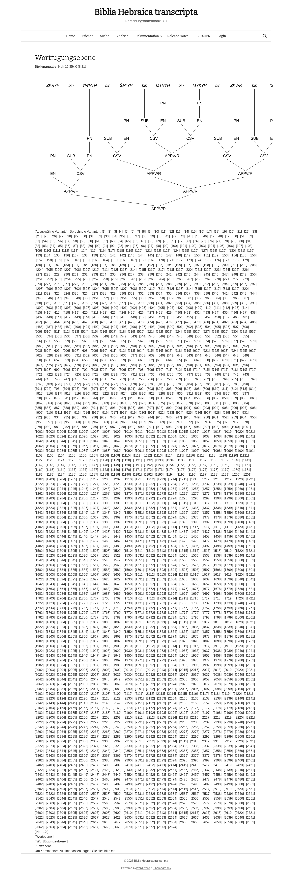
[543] (133, 336)
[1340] (239, 508)
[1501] (250, 546)
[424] (122, 312)
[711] (168, 369)
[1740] (239, 603)
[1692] (150, 593)
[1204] (61, 479)
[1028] (106, 436)
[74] (195, 241)
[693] (217, 365)
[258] (105, 279)
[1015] (183, 431)
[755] (140, 379)
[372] (75, 303)
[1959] (228, 655)
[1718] (217, 598)
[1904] (61, 646)
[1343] (50, 512)
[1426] (83, 531)
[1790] (128, 617)
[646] (217, 355)
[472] (131, 322)
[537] (77, 336)
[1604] (61, 574)
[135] (56, 255)
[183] (66, 265)
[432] (196, 312)
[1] (103, 231)
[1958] (217, 655)
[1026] (83, 436)
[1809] (117, 622)
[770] (58, 384)
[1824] (61, 627)
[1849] (117, 631)
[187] (103, 265)
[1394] (172, 522)
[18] (216, 231)
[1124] (61, 460)
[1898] (217, 641)
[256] (86, 279)
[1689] (117, 593)
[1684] (61, 593)
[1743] (50, 608)
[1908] (106, 646)
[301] (67, 288)
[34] (114, 236)
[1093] (161, 450)
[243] (187, 274)
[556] (38, 341)
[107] (239, 246)
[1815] (183, 622)
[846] (112, 398)
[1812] (150, 622)
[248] (234, 274)
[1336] (194, 508)
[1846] (83, 631)
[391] (252, 303)
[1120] (233, 455)
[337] (187, 293)
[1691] (139, 593)
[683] (123, 365)
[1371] (139, 517)
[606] (66, 350)
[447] (114, 317)
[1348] (106, 512)
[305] (105, 288)
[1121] (244, 455)
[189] (122, 265)
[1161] (246, 465)
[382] (168, 303)
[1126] (82, 460)
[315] (198, 288)
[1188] (104, 474)
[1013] (161, 431)
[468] (94, 322)
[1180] (235, 469)
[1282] (39, 498)
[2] (109, 231)
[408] (189, 307)
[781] (161, 384)
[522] (159, 331)
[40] (159, 236)
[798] (103, 388)
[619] (187, 350)
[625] (243, 350)
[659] (122, 360)
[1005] (72, 431)
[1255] (183, 489)
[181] (47, 265)
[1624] (61, 579)
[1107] (93, 455)
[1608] (106, 574)
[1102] (39, 455)
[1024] (61, 436)
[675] (49, 365)
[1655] (183, 584)
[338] (196, 293)
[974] (207, 422)
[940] (112, 417)
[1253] (161, 489)
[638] (142, 355)
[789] (235, 384)
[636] (123, 355)
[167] (133, 260)
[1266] (83, 493)
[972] (189, 422)
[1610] (128, 574)
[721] (39, 374)
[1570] (128, 565)
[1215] (183, 479)
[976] (226, 422)
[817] (58, 393)
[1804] (61, 622)
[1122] (39, 460)
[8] (144, 231)
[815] (39, 393)
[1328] (106, 508)
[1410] (128, 527)
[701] (75, 369)
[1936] (194, 650)
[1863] (50, 636)
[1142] (39, 465)
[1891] (139, 641)
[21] (239, 231)
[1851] (139, 631)
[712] (178, 369)
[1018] (217, 431)
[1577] (206, 565)
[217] (161, 269)
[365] (226, 298)
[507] (235, 327)
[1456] (194, 536)
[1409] (117, 527)
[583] (67, 346)
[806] (178, 388)
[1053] (161, 441)
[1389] (117, 522)
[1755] (183, 608)
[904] (215, 408)
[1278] (217, 493)
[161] (77, 260)
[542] (123, 336)
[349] (77, 298)
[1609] (117, 574)
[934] (56, 417)
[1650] (128, 584)
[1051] (139, 441)
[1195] (181, 474)
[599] (217, 346)
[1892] (150, 641)
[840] (56, 398)
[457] (207, 317)
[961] (86, 422)
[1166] (82, 469)
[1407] (94, 527)
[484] (243, 322)
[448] (123, 317)
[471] (122, 322)
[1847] (94, 631)
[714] (196, 369)
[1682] (39, 593)
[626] (252, 350)
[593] (161, 346)
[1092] (150, 450)
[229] (56, 274)
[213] (123, 269)
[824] (123, 393)
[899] (168, 408)
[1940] (239, 650)
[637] (133, 355)
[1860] (239, 631)
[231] (75, 274)
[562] (94, 341)
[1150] (126, 465)
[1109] (115, 455)
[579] (252, 341)
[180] (38, 265)
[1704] (61, 598)
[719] (243, 369)
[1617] (205, 574)
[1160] (235, 465)
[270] (217, 279)
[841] (66, 398)
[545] (151, 336)
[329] (112, 293)
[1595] (183, 569)
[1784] (61, 617)
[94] (128, 246)
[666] (187, 360)
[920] (142, 412)
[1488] (106, 546)
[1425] (72, 531)
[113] (74, 250)
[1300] (239, 498)
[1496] (194, 546)
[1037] (206, 436)
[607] (75, 350)
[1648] (106, 584)
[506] (226, 327)
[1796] (194, 617)
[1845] (72, 631)
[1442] (39, 536)
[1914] (172, 646)
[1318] (217, 503)
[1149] (115, 465)
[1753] (161, 608)
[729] (114, 374)
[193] (159, 265)
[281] (103, 284)
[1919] (228, 646)
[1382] (39, 522)
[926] (198, 412)
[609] (94, 350)
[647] (226, 355)
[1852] (150, 631)
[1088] (106, 450)
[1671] (139, 589)
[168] (142, 260)
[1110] (126, 455)
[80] (241, 241)
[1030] (128, 436)
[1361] (250, 512)
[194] (168, 265)
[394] (58, 307)
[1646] (83, 584)
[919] (133, 412)
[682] (114, 365)
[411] (217, 307)
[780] (151, 384)
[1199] (224, 474)
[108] (248, 246)
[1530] (128, 555)
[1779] (228, 612)
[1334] (172, 508)
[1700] (239, 593)
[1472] (150, 541)
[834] (217, 393)
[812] (234, 388)
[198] (206, 265)
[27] (61, 236)
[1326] (83, 508)
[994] (178, 427)
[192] (150, 265)
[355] (133, 298)
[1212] (150, 479)
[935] (66, 417)
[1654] (172, 584)
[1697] (206, 593)
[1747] (94, 608)
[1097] (206, 450)
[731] (133, 374)
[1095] (183, 450)
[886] (47, 408)
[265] (170, 279)
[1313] (161, 503)
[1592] (150, 569)
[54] (44, 241)
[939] (103, 417)
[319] (235, 288)
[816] (49, 393)
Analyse (122, 36)
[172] (179, 260)
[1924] (61, 650)
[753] (122, 379)
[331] (131, 293)
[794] (66, 388)
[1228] (106, 484)
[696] (245, 365)
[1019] (228, 431)
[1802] (39, 622)
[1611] (139, 574)
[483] (234, 322)
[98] (158, 246)
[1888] (106, 641)
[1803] (50, 622)
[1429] (117, 531)
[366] (235, 298)
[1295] (183, 498)
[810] (215, 388)
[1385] (72, 522)
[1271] (139, 493)
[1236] (194, 484)
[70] (165, 241)
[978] (245, 422)
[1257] (206, 489)
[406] (170, 307)
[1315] (183, 503)
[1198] (214, 474)
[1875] (183, 636)
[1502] (39, 550)
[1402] (39, 527)
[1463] (50, 541)
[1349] (117, 512)
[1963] (50, 660)
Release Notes (178, 36)
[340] (215, 293)
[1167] (93, 469)
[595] (179, 346)
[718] (234, 369)
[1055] (183, 441)
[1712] (150, 598)
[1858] (217, 631)
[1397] (206, 522)
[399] (105, 307)
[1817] (205, 622)
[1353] (161, 512)
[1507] (94, 550)
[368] (38, 303)
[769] (49, 384)
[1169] (115, 469)
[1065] (72, 446)
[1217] (205, 479)
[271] (226, 279)
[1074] (172, 446)
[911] (58, 412)
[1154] (170, 465)
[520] (140, 331)
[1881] (250, 636)
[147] (168, 255)
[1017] (205, 431)
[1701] (250, 593)
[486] (39, 327)
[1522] (39, 555)
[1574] (172, 565)
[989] (131, 427)
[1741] (250, 603)
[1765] (72, 612)
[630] (67, 355)
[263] (151, 279)
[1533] (161, 555)
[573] (196, 341)
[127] (204, 250)
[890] (84, 408)
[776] (114, 384)
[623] (224, 350)
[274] (38, 284)
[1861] (250, 631)
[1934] (172, 650)
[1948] (106, 655)
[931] (245, 412)
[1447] (94, 536)
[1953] (161, 655)
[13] (178, 231)
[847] (122, 398)
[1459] (228, 536)
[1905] (72, 646)
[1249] (117, 489)
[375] (103, 303)
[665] (178, 360)
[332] (140, 293)
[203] (252, 265)
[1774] (172, 612)
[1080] (239, 446)
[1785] (72, 617)
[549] (189, 336)
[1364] (61, 517)
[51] (242, 236)
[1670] (128, 589)
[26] (54, 236)
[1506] (83, 550)
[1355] (183, 512)
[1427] (94, 531)
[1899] (228, 641)
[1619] (228, 574)
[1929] (117, 650)
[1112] (147, 455)
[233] (94, 274)
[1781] (250, 612)
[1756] (194, 608)
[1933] (161, 650)
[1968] (106, 660)
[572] (187, 341)
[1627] (94, 579)
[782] (170, 384)
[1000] (235, 427)
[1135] (181, 460)
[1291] (139, 498)
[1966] (83, 660)
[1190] (126, 474)
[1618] (217, 574)
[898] (159, 408)
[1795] (183, 617)
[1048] (106, 441)
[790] (245, 384)
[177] (226, 260)
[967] (142, 422)
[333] (150, 293)
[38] (144, 236)
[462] (38, 322)
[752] (112, 379)
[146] (159, 255)
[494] (114, 327)
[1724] (61, 603)
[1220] (239, 479)
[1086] (83, 450)
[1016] (194, 431)
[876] (170, 403)
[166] (123, 260)
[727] (95, 374)
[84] (52, 246)
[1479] (228, 541)
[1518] (217, 550)
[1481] (250, 541)
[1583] (50, 569)
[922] (161, 412)
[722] (49, 374)
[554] (235, 336)
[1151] (137, 465)
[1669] (117, 589)
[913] (76, 412)
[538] (86, 336)
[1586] (83, 569)
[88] (82, 246)
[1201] (247, 474)
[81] (248, 241)
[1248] (106, 489)
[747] (66, 379)
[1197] (203, 474)
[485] (252, 322)
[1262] (39, 493)
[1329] (117, 508)
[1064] (61, 446)
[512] (66, 331)
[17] (209, 231)
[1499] (228, 546)
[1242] (39, 489)
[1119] (223, 455)
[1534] (172, 555)
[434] (215, 312)
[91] (105, 246)
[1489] (117, 546)
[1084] (61, 450)
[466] (75, 322)
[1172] (148, 469)
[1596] (194, 569)
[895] (131, 408)
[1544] (61, 560)
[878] (189, 403)
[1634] (172, 579)
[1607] (94, 574)
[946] (168, 417)
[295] (234, 284)
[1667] (94, 589)
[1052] (150, 441)
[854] (187, 398)
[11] (163, 231)
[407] (179, 307)
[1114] (169, 455)
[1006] (83, 431)
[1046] (83, 441)
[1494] (172, 546)
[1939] (228, 650)
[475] (159, 322)
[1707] (94, 598)
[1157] (203, 465)
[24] (39, 236)
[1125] (72, 460)
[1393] (161, 522)
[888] (66, 408)
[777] (123, 384)
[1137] (203, 460)
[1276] (194, 493)
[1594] (172, 569)
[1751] (139, 608)
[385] (196, 303)
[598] (207, 346)
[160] (67, 260)
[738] (198, 374)
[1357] (206, 512)
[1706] (83, 598)
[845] (103, 398)
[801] (131, 388)
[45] (197, 236)
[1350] (128, 512)
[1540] (239, 555)
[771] (67, 384)
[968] (151, 422)
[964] (114, 422)
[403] (142, 307)
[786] (207, 384)
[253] (58, 279)
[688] (170, 365)
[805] (168, 388)
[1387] (94, 522)
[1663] (50, 589)
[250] (252, 274)
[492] (95, 327)
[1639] (228, 579)
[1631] (139, 579)
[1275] (183, 493)
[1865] (72, 636)
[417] (56, 312)
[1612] (150, 574)
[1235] (183, 484)
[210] (95, 269)
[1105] (72, 455)
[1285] (72, 498)
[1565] (72, 565)
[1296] (194, 498)
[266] (179, 279)
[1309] (117, 503)
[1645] (72, 584)
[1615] (183, 574)
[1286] (83, 498)
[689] (179, 365)
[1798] (217, 617)
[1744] (61, 608)
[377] (122, 303)
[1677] (206, 589)
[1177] (203, 469)
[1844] (61, 631)
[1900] (239, 641)
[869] (105, 403)
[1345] (72, 512)
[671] (234, 360)
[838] (38, 398)
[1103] (50, 455)
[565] (122, 341)
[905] (224, 408)
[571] (178, 341)
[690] (189, 365)
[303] (86, 288)
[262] (142, 279)
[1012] (150, 431)
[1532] (150, 555)
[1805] (72, 622)
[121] (148, 250)
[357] (151, 298)
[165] (114, 260)
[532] (252, 331)
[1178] (214, 469)
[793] (56, 388)
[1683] (50, 593)
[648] (235, 355)
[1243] (50, 489)
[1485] (72, 546)
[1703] (50, 598)
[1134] (170, 460)
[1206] (83, 479)
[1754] (172, 608)
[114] (83, 250)
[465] (66, 322)
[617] (168, 350)
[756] (150, 379)
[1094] (172, 450)
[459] (226, 317)
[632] (86, 355)
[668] (206, 360)
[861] (252, 398)
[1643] (50, 584)
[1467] (94, 541)
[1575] (183, 565)
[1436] (194, 531)
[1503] (50, 550)
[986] (103, 427)
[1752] (150, 608)
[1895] (183, 641)
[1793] (161, 617)
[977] (235, 422)
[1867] (94, 636)
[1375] (183, 517)
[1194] (170, 474)
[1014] (172, 431)
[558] (56, 341)
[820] (86, 393)
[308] (133, 288)
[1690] (128, 593)
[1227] (94, 484)
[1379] (228, 517)
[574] (206, 341)
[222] (207, 269)
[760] (187, 379)
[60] (90, 241)
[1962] (39, 660)
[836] (235, 393)
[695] (235, 365)
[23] (254, 231)
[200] (224, 265)
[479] (196, 322)
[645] (207, 355)
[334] (159, 293)
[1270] (128, 493)
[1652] (150, 584)
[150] (196, 255)
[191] (140, 265)
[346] (49, 298)
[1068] (106, 446)
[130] (232, 250)
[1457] (206, 536)
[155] (243, 255)
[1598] (217, 569)
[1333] (161, 508)
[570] (168, 341)
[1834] (172, 627)
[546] (161, 336)
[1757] (206, 608)
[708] (140, 369)
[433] (206, 312)
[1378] (217, 517)
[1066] (83, 446)
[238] (140, 274)
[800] (122, 388)
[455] (189, 317)
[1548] (106, 560)
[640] (161, 355)
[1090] (128, 450)
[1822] (39, 627)
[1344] (61, 512)
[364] (217, 298)
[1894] (172, 641)
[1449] (117, 536)
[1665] (72, 589)
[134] (47, 255)
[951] (215, 417)
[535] (58, 336)
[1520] (239, 550)
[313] (179, 288)
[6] (132, 231)
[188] (112, 265)
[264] (161, 279)
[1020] (239, 431)
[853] (178, 398)
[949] (196, 417)
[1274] (172, 493)
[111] (56, 250)
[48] (220, 236)
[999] (224, 427)
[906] (234, 408)
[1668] (106, 589)
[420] (84, 312)
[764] (224, 379)
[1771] (139, 612)
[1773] (161, 612)
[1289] (117, 498)
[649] (245, 355)
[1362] (39, 517)
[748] (75, 379)
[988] (122, 427)
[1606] (83, 574)
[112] (65, 250)
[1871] (139, 636)
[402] (133, 307)
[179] (245, 260)
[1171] (137, 469)
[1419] (228, 527)
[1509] (117, 550)
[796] (84, 388)
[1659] (228, 584)
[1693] (161, 593)
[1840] (239, 627)
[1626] (83, 579)
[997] (206, 427)
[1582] (39, 569)
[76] (211, 241)
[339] (206, 293)
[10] (156, 231)
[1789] (117, 617)
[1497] (206, 546)
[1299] (228, 498)
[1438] (217, 531)
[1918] (217, 646)
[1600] (239, 569)
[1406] (83, 527)
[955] (252, 417)
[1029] (117, 436)
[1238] (217, 484)
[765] (234, 379)
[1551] (139, 560)
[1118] (212, 455)
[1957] (206, 655)
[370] (56, 303)
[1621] (250, 574)
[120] (138, 250)
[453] (170, 317)
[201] (234, 265)
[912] (67, 412)
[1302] (39, 503)
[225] (235, 269)
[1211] (139, 479)
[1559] (228, 560)
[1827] (94, 627)
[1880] (239, 636)
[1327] (94, 508)
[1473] (161, 541)
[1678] (217, 589)
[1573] (161, 565)
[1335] (183, 508)
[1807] (94, 622)
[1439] (228, 531)
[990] (140, 427)
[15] (193, 231)
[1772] (150, 612)
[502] (189, 327)
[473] (140, 322)
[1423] (50, 531)
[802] (140, 388)
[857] (215, 398)
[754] (131, 379)
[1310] (128, 503)
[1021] (250, 431)
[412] (226, 307)
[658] (112, 360)
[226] (245, 269)
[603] (38, 350)
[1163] (50, 469)
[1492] (150, 546)
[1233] (161, 484)
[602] (245, 346)
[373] (84, 303)
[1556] (194, 560)
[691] (198, 365)
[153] (224, 255)
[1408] (106, 527)
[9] (149, 231)
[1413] (161, 527)
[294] (224, 284)
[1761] (250, 608)
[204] (39, 269)
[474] (150, 322)
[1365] (72, 517)
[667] (196, 360)
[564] (112, 341)
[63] (112, 241)
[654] (75, 360)
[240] (159, 274)
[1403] (50, 527)
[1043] (50, 441)
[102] (192, 246)
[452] (161, 317)
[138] (84, 255)
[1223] (50, 484)
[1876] (194, 636)
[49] (227, 236)
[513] (75, 331)
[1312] (150, 503)
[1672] (150, 589)
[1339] (228, 508)
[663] (159, 360)
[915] (95, 412)
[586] (95, 346)
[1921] (250, 646)
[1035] (183, 436)
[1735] (183, 603)
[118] (120, 250)
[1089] (117, 450)
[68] (150, 241)
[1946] (83, 655)
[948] (187, 417)
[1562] (39, 565)
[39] (152, 236)
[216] (151, 269)
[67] (143, 241)
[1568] (106, 565)
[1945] (72, 655)
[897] (150, 408)
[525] (187, 331)
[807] (187, 388)
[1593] (161, 569)
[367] (245, 298)
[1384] (61, 522)
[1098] (217, 450)
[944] (150, 417)
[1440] (239, 531)
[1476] (194, 541)
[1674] (172, 589)
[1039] (228, 436)
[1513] (161, 550)
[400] (114, 307)
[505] (217, 327)
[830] (179, 393)
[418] (66, 312)
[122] (157, 250)
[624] (234, 350)
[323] (56, 293)
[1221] (250, 479)
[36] (129, 236)
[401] (123, 307)
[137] (75, 255)
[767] (252, 379)
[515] (94, 331)
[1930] (128, 650)
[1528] (106, 555)
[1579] (228, 565)
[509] (38, 331)
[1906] (83, 646)
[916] (105, 412)
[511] (56, 331)
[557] (47, 341)
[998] (215, 427)
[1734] (172, 603)
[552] (217, 336)
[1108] (104, 455)
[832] (198, 393)
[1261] (250, 489)
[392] (39, 307)
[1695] (183, 593)
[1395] (183, 522)
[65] (128, 241)
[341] (224, 293)
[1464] (61, 541)
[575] (215, 341)
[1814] (172, 622)
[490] (77, 327)
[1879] (228, 636)
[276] (56, 284)
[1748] (106, 608)
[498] (151, 327)
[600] (226, 346)
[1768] (106, 612)
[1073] (161, 446)
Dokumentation (147, 36)
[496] (133, 327)
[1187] (93, 474)
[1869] (117, 636)
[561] (84, 341)
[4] (121, 231)
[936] (75, 417)
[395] (67, 307)
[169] (151, 260)
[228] (47, 274)
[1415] (183, 527)
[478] (187, 322)
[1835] (183, 627)
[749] (84, 379)
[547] (170, 336)
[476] (168, 322)
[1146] (82, 465)
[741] (226, 374)
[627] (39, 355)
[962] (95, 422)
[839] (47, 398)
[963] (105, 422)
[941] (122, 417)
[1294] (172, 498)
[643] (189, 355)
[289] (178, 284)
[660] (131, 360)
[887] (56, 408)
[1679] (228, 589)
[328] (103, 293)
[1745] (72, 608)
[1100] (239, 450)
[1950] (128, 655)
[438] (252, 312)
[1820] (239, 622)
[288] (168, 284)
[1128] (104, 460)
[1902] (39, 646)
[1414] (172, 527)
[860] (243, 398)
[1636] (194, 579)
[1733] (161, 603)
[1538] (217, 555)
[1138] (214, 460)
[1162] (39, 469)
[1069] (117, 446)
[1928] (106, 650)
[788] (226, 384)
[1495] (183, 546)
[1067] (94, 446)
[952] (224, 417)
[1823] (50, 627)
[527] (206, 331)
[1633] (161, 579)
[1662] (39, 589)
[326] (84, 293)
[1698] (217, 593)
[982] (66, 427)
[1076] (194, 446)
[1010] (128, 431)
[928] (217, 412)
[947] (178, 417)
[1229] (117, 484)
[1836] (194, 627)
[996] (196, 427)
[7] (138, 231)
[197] (196, 265)
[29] (76, 236)
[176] (217, 260)
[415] (38, 312)
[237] (131, 274)
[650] (38, 360)
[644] (198, 355)
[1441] (250, 531)
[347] (58, 298)
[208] (77, 269)
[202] (243, 265)
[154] (234, 255)
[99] (165, 246)
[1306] (83, 503)
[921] (151, 412)
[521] (150, 331)
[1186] (82, 474)
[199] (215, 265)
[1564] (61, 565)
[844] (94, 398)
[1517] (205, 550)
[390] (243, 303)
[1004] (61, 431)
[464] (56, 322)
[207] (67, 269)
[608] (84, 350)
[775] (105, 384)
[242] (178, 274)
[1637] (206, 579)
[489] (67, 327)
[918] (123, 412)
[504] (207, 327)
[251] (39, 279)
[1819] (228, 622)
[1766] (83, 612)
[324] (66, 293)
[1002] (39, 431)
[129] (222, 250)
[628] (49, 355)
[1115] (180, 455)
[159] (58, 260)
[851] (159, 398)
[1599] (228, 569)
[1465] (72, 541)
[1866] (83, 636)
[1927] (94, 650)
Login (222, 36)
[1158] (214, 465)
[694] (226, 365)
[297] (252, 284)
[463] (47, 322)
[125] (185, 250)
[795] (75, 388)
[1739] (228, 603)
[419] (75, 312)
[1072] (150, 446)
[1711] (139, 598)
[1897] (206, 641)
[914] (86, 412)
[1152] (148, 465)
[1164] (61, 469)
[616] (159, 350)
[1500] (239, 546)
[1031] (139, 436)
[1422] (39, 531)
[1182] (39, 474)
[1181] (246, 469)
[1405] (72, 527)
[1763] (50, 612)
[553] (226, 336)
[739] (207, 374)
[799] (112, 388)
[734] (161, 374)
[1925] (72, 650)
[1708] (106, 598)
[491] (86, 327)
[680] (95, 365)
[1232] (150, 484)
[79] (233, 241)
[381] (159, 303)
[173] (189, 260)
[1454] (172, 536)
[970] (170, 422)
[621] (206, 350)
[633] (95, 355)
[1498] (217, 546)
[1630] (128, 579)
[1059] (228, 441)
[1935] (183, 650)
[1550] (128, 560)
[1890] (128, 641)
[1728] (106, 603)
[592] (151, 346)
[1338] (217, 508)
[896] (140, 408)
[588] (114, 346)
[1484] (61, 546)
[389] (234, 303)
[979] (38, 427)
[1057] (206, 441)
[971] (179, 422)
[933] (47, 417)
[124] (176, 250)
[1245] (72, 489)
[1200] (235, 474)
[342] (234, 293)
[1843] (50, 631)
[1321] (250, 503)
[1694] (172, 593)
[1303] (50, 503)
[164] (105, 260)
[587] (105, 346)
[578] (243, 341)
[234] (103, 274)
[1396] (194, 522)
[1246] (83, 489)
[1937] (206, 650)
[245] (206, 274)
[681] (105, 365)
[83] (44, 246)
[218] (170, 269)
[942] (131, 417)
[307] (123, 288)
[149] (187, 255)
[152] (215, 255)
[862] (39, 403)
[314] (189, 288)
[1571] (139, 565)
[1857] (206, 631)
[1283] (50, 498)
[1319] (228, 503)
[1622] (39, 579)
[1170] (126, 469)
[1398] (217, 522)
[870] (114, 403)
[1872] (150, 636)
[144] (140, 255)
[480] (206, 322)
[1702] (39, 598)
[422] (103, 312)
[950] (206, 417)
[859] (234, 398)
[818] (67, 393)
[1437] (206, 531)
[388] (224, 303)
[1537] (206, 555)
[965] (123, 422)
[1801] (250, 617)
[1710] (128, 598)
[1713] (161, 598)
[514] (84, 331)
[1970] (128, 660)
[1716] (194, 598)
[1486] (83, 546)
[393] (49, 307)
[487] (49, 327)
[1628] (106, 579)
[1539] (228, 555)
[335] (168, 293)
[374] (94, 303)
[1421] (250, 527)
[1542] (39, 560)
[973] (198, 422)
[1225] (72, 484)
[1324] (61, 508)
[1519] (228, 550)
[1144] (61, 465)
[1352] (150, 512)
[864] (58, 403)
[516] (103, 331)
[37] (137, 236)
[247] (224, 274)
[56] (60, 241)
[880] (207, 403)
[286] (150, 284)
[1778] (217, 612)
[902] (196, 408)
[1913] (161, 646)
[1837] (206, 627)
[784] (189, 384)
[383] (178, 303)
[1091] (139, 450)
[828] (161, 393)
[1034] (172, 436)
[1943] (50, 655)
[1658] (217, 584)
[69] (158, 241)
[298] (39, 288)
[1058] (217, 441)
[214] (133, 269)
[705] (112, 369)
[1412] (150, 527)
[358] (161, 298)
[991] (150, 427)
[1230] (128, 484)
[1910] (128, 646)
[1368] (106, 517)
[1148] (104, 465)
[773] (86, 384)
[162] (86, 260)
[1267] (94, 493)
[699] (56, 369)
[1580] (239, 565)
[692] (207, 365)
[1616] (194, 574)
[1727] (94, 603)
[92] (112, 246)
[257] (95, 279)
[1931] (139, 650)
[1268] (106, 493)
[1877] (206, 636)
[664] (168, 360)
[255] (77, 279)
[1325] (72, 508)
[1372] (150, 517)
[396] (77, 307)
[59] (82, 241)
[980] (47, 427)
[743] (245, 374)
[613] (131, 350)
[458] (217, 317)
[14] (186, 231)
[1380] (239, 517)
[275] (47, 284)
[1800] (239, 617)
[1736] (194, 603)
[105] (220, 246)
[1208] (106, 479)
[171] (170, 260)
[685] (142, 365)
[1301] (250, 498)
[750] (94, 379)
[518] (122, 331)
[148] (178, 255)
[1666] (83, 589)
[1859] (228, 631)
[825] (133, 393)
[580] (39, 346)
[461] (245, 317)
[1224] (61, 484)
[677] (67, 365)
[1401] (250, 522)
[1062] (39, 446)
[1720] (239, 598)
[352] (105, 298)
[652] (56, 360)
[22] (246, 231)
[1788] (106, 617)
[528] (215, 331)
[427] (150, 312)
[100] (174, 246)
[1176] (192, 469)
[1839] (228, 627)
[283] (122, 284)
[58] (75, 241)
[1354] (172, 512)
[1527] (94, 555)
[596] (189, 346)
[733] (151, 374)
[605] (56, 350)
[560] (75, 341)
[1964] (61, 660)
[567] (140, 341)
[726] (86, 374)
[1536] (194, 555)
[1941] (250, 650)
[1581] (250, 565)
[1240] (239, 484)
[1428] (106, 531)
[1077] (206, 446)
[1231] (139, 484)
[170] (161, 260)
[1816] (194, 622)
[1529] (117, 555)
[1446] (83, 536)
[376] (112, 303)
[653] (66, 360)
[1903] (50, 646)
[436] (234, 312)
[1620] (239, 574)
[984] (84, 427)
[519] (131, 331)
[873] (142, 403)
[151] (206, 255)
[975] (217, 422)
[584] (77, 346)
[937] (84, 417)
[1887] (94, 641)
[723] (58, 374)
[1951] (139, 655)
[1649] (117, 584)
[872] (133, 403)
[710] (159, 369)
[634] (105, 355)
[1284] (61, 498)
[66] (135, 241)
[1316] (194, 503)
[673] (252, 360)
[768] (39, 384)
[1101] (250, 450)
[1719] (228, 598)
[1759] (228, 608)
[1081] (250, 446)
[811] (224, 388)
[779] (142, 384)
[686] (151, 365)
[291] (196, 284)
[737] (189, 374)
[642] (179, 355)
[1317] (205, 503)
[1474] (172, 541)
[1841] (250, 627)
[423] (112, 312)
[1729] (117, 603)
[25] (46, 236)
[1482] (39, 546)
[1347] (94, 512)
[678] (77, 365)
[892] (103, 408)
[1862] (39, 636)
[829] (170, 393)
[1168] (104, 469)
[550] (198, 336)
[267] (189, 279)
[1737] (206, 603)
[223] (217, 269)
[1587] (94, 569)
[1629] (117, 579)
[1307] (94, 503)
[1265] (72, 493)
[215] (142, 269)
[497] (142, 327)
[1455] (183, 536)
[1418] (217, 527)
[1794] (172, 617)
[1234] (172, 484)
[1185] (72, 474)
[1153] (159, 465)
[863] (49, 403)
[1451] (139, 536)
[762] (206, 379)
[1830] (128, 627)
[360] (179, 298)
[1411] (139, 527)
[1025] (72, 436)
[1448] (106, 536)
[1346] (83, 512)
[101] (183, 246)
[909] (39, 412)
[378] (131, 303)
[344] (252, 293)
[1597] (206, 569)
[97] (150, 246)
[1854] (172, 631)
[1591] (139, 569)
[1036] (194, 436)
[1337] (206, 508)
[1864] (61, 636)
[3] (115, 231)
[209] (86, 269)
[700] (66, 369)
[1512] (150, 550)
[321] (38, 293)
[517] (112, 331)
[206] (58, 269)
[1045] (72, 441)
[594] (170, 346)
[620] (196, 350)
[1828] (106, 627)
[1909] (117, 646)
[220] (189, 269)
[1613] (161, 574)
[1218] (217, 479)
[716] (215, 369)
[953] (234, 417)
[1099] (228, 450)
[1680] (239, 589)
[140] (103, 255)
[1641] (250, 579)
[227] (38, 274)
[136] (66, 255)
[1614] (172, 574)
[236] (122, 274)
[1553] (161, 560)
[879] (198, 403)
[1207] (94, 479)
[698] (47, 369)
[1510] (128, 550)
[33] (106, 236)
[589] (123, 346)
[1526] (83, 555)
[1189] (115, 474)
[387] (215, 303)
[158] (49, 260)
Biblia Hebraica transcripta (146, 12)
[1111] (137, 455)
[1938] (217, 650)
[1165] (72, 469)
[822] (105, 393)
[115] (93, 250)
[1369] (117, 517)
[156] (252, 255)
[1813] (161, 622)
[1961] (250, 655)
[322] (47, 293)
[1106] (82, 455)
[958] (58, 422)
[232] (84, 274)
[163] (95, 260)
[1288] (106, 498)
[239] (150, 274)
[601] (235, 346)
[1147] (93, 465)
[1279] (228, 493)
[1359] (228, 512)
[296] (243, 284)
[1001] (246, 427)
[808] (196, 388)
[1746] (83, 608)
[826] (142, 393)
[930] (235, 412)
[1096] (194, 450)
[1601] (250, 569)
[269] (207, 279)
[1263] (50, 493)
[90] (97, 246)
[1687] (94, 593)
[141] (112, 255)
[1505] (72, 550)
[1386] (83, 522)
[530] (234, 331)
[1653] (161, 584)
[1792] (150, 617)
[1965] (72, 660)
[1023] (50, 436)
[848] (131, 398)
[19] (224, 231)
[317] (217, 288)
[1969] (117, 660)
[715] (206, 369)
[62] (105, 241)
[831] (189, 393)
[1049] (117, 441)
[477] (178, 322)
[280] (94, 284)
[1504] (61, 550)
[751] (103, 379)
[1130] (126, 460)
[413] (235, 307)
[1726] (83, 603)
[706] (122, 369)
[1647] (94, 584)
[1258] (217, 489)
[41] (167, 236)
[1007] (94, 431)
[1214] (172, 479)
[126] (194, 250)
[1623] (50, 579)
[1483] (50, 546)
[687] (161, 365)
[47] (212, 236)
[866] (77, 403)
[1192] (148, 474)
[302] (77, 288)
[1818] (217, 622)
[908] (252, 408)
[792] (47, 388)
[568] (150, 341)
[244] (196, 274)
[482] (224, 322)
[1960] (239, 655)
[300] (58, 288)
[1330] (128, 508)
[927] (207, 412)
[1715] (183, 598)
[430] (178, 312)
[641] (170, 355)
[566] (131, 341)
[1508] (106, 550)
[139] (94, 255)
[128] (213, 250)
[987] (112, 427)
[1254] (172, 489)
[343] (243, 293)
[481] (215, 322)
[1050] (128, 441)
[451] (151, 317)
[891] (94, 408)
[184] (75, 265)
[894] (122, 408)
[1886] (83, 641)
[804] (159, 388)
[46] (205, 236)
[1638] (217, 579)
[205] (49, 269)
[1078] (217, 446)
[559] (66, 341)
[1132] (148, 460)
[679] (86, 365)
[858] (224, 398)
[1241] (250, 484)
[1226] (83, 484)
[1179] (224, 469)
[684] (133, 365)
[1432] (150, 531)
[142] (122, 255)
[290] (187, 284)
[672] (243, 360)
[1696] (194, 593)
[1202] (39, 479)
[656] (94, 360)
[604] (47, 350)
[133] (38, 255)
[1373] (161, 517)
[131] (241, 250)
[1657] (206, 584)
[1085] (72, 450)
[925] (189, 412)
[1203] (50, 479)
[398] (95, 307)
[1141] (246, 460)
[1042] (39, 441)
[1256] (194, 489)
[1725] (72, 603)
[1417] (205, 527)
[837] (245, 393)
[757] (159, 379)
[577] (234, 341)
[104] (211, 246)
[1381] (250, 517)
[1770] (128, 612)
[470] (112, 322)
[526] (196, 331)
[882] (226, 403)
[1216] (194, 479)
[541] (114, 336)
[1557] (206, 560)
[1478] (217, 541)
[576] (224, 341)
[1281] (250, 493)
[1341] (250, 508)
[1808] (106, 622)
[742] (235, 374)
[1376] (194, 517)
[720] (252, 369)
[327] (94, 293)
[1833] (161, 627)
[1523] (50, 555)
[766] (243, 379)
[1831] (139, 627)
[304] (95, 288)
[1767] (94, 612)
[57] (67, 241)
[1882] (39, 641)
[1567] (94, 565)
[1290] (128, 498)
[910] (49, 412)
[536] (67, 336)
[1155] (181, 465)
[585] (86, 346)
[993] (168, 427)
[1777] (206, 612)
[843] (84, 398)
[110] (47, 250)
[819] (77, 393)
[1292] (150, 498)
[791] (38, 388)
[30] (84, 236)
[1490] (128, 546)
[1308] (106, 503)
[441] (58, 317)
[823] (114, 393)
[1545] (72, 560)
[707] (131, 369)
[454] (179, 317)
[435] (224, 312)
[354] (123, 298)
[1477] (206, 541)
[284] (131, 284)
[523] (168, 331)
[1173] (159, 469)
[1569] (117, 565)
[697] (38, 369)
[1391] (139, 522)
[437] (243, 312)
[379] (140, 303)
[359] (170, 298)
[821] (95, 393)
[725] (77, 374)
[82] (37, 246)
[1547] (94, 560)
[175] (207, 260)
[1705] (72, 598)
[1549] (117, 560)
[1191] (137, 474)
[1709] (117, 598)
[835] (226, 393)
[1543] (50, 560)
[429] (168, 312)
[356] (142, 298)
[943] (140, 417)
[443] (77, 317)
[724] (67, 374)
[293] (215, 284)
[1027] (94, 436)
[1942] (39, 655)
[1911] (139, 646)
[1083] (50, 450)
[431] (187, 312)
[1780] (239, 612)
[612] (122, 350)
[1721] (250, 598)
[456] (198, 317)
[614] (140, 350)
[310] (151, 288)
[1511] (139, 550)
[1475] (183, 541)
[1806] (83, 622)
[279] (84, 284)
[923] (170, 412)
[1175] (181, 469)
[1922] (39, 650)
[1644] (61, 584)
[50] (235, 236)
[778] (133, 384)
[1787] (94, 617)
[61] (97, 241)
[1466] (83, 541)
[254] (67, 279)
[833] (207, 393)
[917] (114, 412)
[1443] (50, 536)
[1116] (190, 455)
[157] (39, 260)
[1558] (217, 560)
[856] (206, 398)
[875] (161, 403)
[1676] (194, 589)
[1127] (93, 460)
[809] (206, 388)
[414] (245, 307)
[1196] (192, 474)
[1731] (139, 603)
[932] (38, 417)
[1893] (161, 641)
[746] (56, 379)
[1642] (39, 584)
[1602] (39, 574)
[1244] (61, 489)
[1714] (172, 598)
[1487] (94, 546)
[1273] (161, 493)
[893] (112, 408)
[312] (170, 288)
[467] (84, 322)
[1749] (117, 608)
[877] (179, 403)
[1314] (172, 503)
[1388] (106, 522)
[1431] (139, 531)
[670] (224, 360)
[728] (105, 374)
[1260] (239, 489)
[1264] (61, 493)
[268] (198, 279)
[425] (131, 312)
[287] (159, 284)
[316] (207, 288)
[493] (105, 327)
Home (70, 36)
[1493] (161, 546)
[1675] (183, 589)
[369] (47, 303)
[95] (135, 246)
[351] (95, 298)
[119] (129, 250)
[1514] (172, 550)
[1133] (159, 460)
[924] (179, 412)
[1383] (50, 522)
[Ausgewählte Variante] (51, 231)
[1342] (39, 512)
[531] (243, 331)
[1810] (128, 622)
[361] (189, 298)
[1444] (61, 536)
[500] (170, 327)
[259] (114, 279)
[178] (235, 260)
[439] (39, 317)
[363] (207, 298)
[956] (39, 422)
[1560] (239, 560)
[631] (77, 355)
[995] (187, 427)
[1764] (61, 612)
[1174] (170, 469)
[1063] (50, 446)
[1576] (194, 565)
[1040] (239, 436)
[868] (95, 403)
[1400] (239, 522)
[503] (198, 327)
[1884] (61, 641)
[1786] (83, 617)
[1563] (50, 565)
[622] (215, 350)
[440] (49, 317)
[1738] (217, 603)
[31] (91, 236)
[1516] (194, 550)
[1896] (194, 641)
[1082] (39, 450)
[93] (120, 246)
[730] (123, 374)
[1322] (39, 508)
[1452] (150, 536)
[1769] (117, 612)
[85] (60, 246)
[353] (114, 298)
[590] (133, 346)
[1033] (161, 436)
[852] (168, 398)
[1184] (61, 474)
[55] (52, 241)
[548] (179, 336)
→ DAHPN (203, 36)
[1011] (139, 431)
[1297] (206, 498)
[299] (49, 288)
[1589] (117, 569)
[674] (39, 365)
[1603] (50, 574)
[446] (105, 317)
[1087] (94, 450)
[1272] (150, 493)
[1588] (106, 569)
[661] (140, 360)
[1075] (183, 446)
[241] (168, 274)
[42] (174, 236)
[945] (159, 417)
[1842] (39, 631)
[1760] (239, 608)
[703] (94, 369)
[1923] (50, 650)
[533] (39, 336)
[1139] (224, 460)
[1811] (139, 622)
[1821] (250, 622)
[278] (75, 284)
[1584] (61, 569)
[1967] (94, 660)
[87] (75, 246)
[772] (77, 384)
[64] (120, 241)
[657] (103, 360)
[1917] (205, 646)
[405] (161, 307)
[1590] (128, 569)
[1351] (139, 512)
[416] (47, 312)
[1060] (239, 441)
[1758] (217, 608)
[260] (123, 279)
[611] (112, 350)
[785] (198, 384)
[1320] (239, 503)
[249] (243, 274)
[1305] (72, 503)
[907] (243, 408)
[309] (142, 288)
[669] (215, 360)
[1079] (228, 446)
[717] (224, 369)
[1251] (139, 489)
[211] (105, 269)
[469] (103, 322)
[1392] (150, 522)
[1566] (83, 565)
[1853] (161, 631)
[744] (38, 379)
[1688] (106, 593)
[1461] (250, 536)
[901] (187, 408)
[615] (150, 350)
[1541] (250, 555)
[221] (198, 269)
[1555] (183, 560)
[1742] (39, 608)
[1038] (217, 436)
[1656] (194, 584)
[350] (86, 298)
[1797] (206, 617)
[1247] (94, 489)
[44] (189, 236)
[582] (58, 346)
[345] (39, 298)
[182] (56, 265)
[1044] (61, 441)
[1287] (94, 498)
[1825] (72, 627)
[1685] (72, 593)
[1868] (106, 636)
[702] (84, 369)
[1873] (161, 636)
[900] (178, 408)
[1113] (158, 455)
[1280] (239, 493)
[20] (231, 231)
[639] (151, 355)
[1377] (206, 517)
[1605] (72, 574)
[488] (58, 327)
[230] (66, 274)
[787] (217, 384)
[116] (102, 250)
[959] (67, 422)
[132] (250, 250)
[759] (178, 379)
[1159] (224, 465)
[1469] (117, 541)
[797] (94, 388)
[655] (84, 360)
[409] (198, 307)
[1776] (194, 612)
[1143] (50, 465)
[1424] (61, 531)
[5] (126, 231)
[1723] (50, 603)
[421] (94, 312)
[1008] (106, 431)
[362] (198, 298)
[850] (150, 398)
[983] (75, 427)
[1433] (161, 531)
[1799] (228, 617)
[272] (235, 279)
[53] (37, 241)
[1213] (161, 479)
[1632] (150, 579)
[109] (38, 250)
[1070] (128, 446)
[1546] (83, 560)
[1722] (39, 603)
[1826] (83, 627)
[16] (201, 231)
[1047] (94, 441)
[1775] (183, 612)
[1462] (39, 541)
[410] (207, 307)
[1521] (250, 550)
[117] (111, 250)
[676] (58, 365)
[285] (140, 284)
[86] (67, 246)
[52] (250, 236)
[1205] (72, 479)
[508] (245, 327)
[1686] (83, 593)
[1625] (72, 579)
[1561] (250, 560)
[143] (131, 255)
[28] (69, 236)
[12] (171, 231)
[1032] (150, 436)
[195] (178, 265)
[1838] (217, 627)
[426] (140, 312)
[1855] (183, 631)
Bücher (87, 36)
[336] (178, 293)
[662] (150, 360)
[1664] (61, 589)
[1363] (50, 517)
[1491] (139, 546)
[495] (123, 327)
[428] (159, 312)
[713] (187, 369)
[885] (38, 408)
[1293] (161, 498)
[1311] (139, 503)
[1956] (194, 655)
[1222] (39, 484)
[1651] (139, 584)
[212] (114, 269)
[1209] (117, 479)
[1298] (217, 498)
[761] (196, 379)
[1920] (239, 646)
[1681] (250, 589)
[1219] (228, 479)
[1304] (61, 503)
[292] (206, 284)
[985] (94, 427)
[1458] (217, 536)
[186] (94, 265)
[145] (150, 255)
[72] (180, 241)
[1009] (117, 431)
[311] (161, 288)
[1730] (128, 603)
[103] (202, 246)
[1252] (150, 489)
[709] (150, 369)
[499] (161, 327)
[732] (142, 374)
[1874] (172, 636)
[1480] (239, 541)
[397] (86, 307)
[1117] (201, 455)
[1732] (150, 603)
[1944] (61, 655)
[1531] (139, 555)
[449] (133, 317)
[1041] (250, 436)
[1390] (128, 522)
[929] (226, 412)
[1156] (192, 465)
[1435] (183, 531)
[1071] (139, 446)
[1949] (117, 655)
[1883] (50, 641)
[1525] (72, 555)
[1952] (150, 655)
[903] (206, 408)
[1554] (172, 560)
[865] (67, 403)
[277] (66, 284)
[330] (122, 293)
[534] (49, 336)
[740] (217, 374)
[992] (159, 427)
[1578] (217, 565)
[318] (226, 288)
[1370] (128, 517)
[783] (179, 384)
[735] (170, 374)
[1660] (239, 584)
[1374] (172, 517)
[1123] (50, 460)
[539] (95, 336)
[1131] (137, 460)
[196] (187, 265)
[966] (133, 422)
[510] (47, 331)
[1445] (72, 536)
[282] (112, 284)
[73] (188, 241)
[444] (86, 317)
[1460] (239, 536)
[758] (168, 379)
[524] (178, 331)
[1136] (192, 460)
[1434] (172, 531)
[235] (112, 274)
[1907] (94, 646)
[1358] (217, 512)
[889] (75, 408)
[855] (196, 398)
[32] (99, 236)
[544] (142, 336)
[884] (245, 403)
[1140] (235, 460)
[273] (245, 279)
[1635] (183, 579)
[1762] (39, 612)
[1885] (72, 641)
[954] (243, 417)
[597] (198, 346)
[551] (207, 336)
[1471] (139, 541)
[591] (142, 346)
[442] (67, 317)
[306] (114, 288)
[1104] (61, 455)
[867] (86, 403)
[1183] (50, 474)
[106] (230, 246)
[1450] (128, 536)
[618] (178, 350)
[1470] (128, 541)
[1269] (117, 493)
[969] (161, 422)
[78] (226, 241)
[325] (75, 293)
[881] (217, 403)
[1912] (150, 646)
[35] (122, 236)
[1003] (50, 431)
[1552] (150, 560)
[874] (151, 403)
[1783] (50, 617)
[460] (235, 317)
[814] (252, 388)
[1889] (117, 641)
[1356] (194, 512)
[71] (173, 241)
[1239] (228, 484)
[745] (47, 379)
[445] (95, 317)
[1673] (161, 589)
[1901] (250, 641)
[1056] (194, 441)
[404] (151, 307)
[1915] (183, 646)
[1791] (139, 617)
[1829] (117, 627)
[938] (94, 417)
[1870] (128, 636)
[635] (114, 355)
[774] (95, 384)
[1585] (72, 569)
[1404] (61, 527)
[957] (49, 422)
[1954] (172, 655)
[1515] (183, 550)
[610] (103, 350)
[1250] (128, 489)
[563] (103, 341)
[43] (182, 236)
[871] (123, 403)
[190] (131, 265)
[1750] (128, 608)
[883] (235, 403)
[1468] (106, 541)
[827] (151, 393)
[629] (58, 355)
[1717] (205, 598)
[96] (143, 246)
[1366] (83, 517)
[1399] (228, 522)
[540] (105, 336)
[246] (215, 274)
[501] (179, 327)
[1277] (206, 493)
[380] (150, 303)
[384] (187, 303)
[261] (133, 279)
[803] (150, 388)
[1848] (106, 631)
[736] (179, 374)
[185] (84, 265)
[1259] (228, 489)
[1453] (161, 536)
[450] (142, 317)
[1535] (183, 555)
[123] (166, 250)
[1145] (72, 465)
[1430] (128, 531)
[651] (47, 360)
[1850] (128, 631)
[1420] (239, 527)
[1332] (150, 508)
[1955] (183, 655)
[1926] (83, 650)
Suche (104, 36)
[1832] (150, 627)
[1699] (228, 593)
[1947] (94, 655)
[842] (75, 398)
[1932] (150, 650)
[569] (159, 341)
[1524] (61, 555)
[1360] (239, 512)
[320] (245, 288)
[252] (49, 279)
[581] (49, 346)
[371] (66, 303)
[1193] (159, 474)
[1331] (139, 508)
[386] (206, 303)
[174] (198, 260)
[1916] (194, 646)
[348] (67, 298)
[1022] (39, 436)
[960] (77, 422)
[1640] (239, 579)
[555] (245, 336)
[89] (90, 246)
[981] (56, 427)
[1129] (115, 460)
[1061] (250, 441)
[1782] (39, 617)
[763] (215, 379)
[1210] (128, 479)
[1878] (217, 636)
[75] (203, 241)
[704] (103, 369)
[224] (226, 269)
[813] (243, 388)
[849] (140, 398)
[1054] (172, 441)
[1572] (150, 565)
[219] (179, 269)
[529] (224, 331)
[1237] (206, 484)
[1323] (50, 508)
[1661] (250, 584)
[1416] (194, 527)
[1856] (194, 631)
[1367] (94, 517)
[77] (218, 241)
